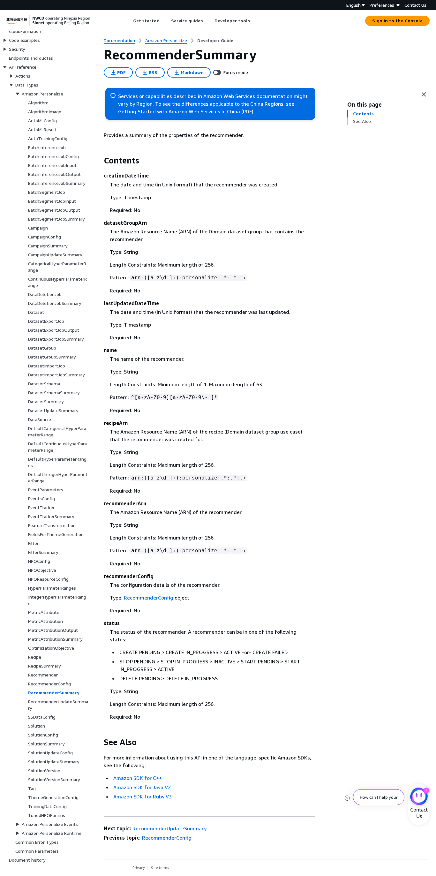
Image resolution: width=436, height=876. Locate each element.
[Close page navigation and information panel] (423, 94)
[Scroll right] (255, 21)
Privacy (138, 867)
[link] (215, 40)
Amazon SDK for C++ (137, 778)
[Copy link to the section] (98, 160)
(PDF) (247, 111)
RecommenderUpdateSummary (169, 828)
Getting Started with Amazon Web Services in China (179, 111)
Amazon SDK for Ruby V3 (142, 796)
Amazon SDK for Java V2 (142, 787)
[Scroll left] (128, 21)
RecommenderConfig (148, 597)
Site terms (160, 867)
